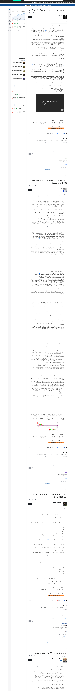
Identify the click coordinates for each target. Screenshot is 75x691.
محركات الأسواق (23, 85)
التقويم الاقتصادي (44, 2)
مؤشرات (22, 9)
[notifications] (3, 0)
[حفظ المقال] (33, 12)
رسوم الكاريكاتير (46, 3)
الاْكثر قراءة (72, 3)
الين (40, 238)
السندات (49, 3)
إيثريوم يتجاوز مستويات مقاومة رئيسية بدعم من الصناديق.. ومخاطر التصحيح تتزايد (17, 70)
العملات (57, 3)
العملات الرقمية (52, 3)
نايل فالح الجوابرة (59, 188)
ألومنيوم (24, 26)
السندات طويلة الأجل (42, 273)
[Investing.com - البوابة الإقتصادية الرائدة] (70, 0)
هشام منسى (46, 142)
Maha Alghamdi (61, 636)
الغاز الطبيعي (23, 27)
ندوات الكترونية (42, 3)
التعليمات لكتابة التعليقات (64, 156)
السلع (55, 3)
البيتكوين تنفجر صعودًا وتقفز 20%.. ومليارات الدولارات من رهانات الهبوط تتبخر (17, 66)
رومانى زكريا (60, 15)
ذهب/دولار (24, 19)
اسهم (17, 9)
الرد (65, 161)
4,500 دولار (33, 512)
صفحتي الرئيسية (55, 16)
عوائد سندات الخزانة (36, 685)
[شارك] (35, 12)
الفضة (63, 669)
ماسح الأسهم (40, 2)
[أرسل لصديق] (50, 133)
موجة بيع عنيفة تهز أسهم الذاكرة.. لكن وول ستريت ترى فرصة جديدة (17, 78)
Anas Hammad (63, 625)
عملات (24, 9)
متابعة (29, 16)
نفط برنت (24, 23)
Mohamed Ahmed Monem (57, 658)
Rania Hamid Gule (65, 142)
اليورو (39, 238)
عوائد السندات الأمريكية (49, 539)
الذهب (45, 30)
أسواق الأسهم (60, 3)
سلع (19, 9)
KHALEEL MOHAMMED (57, 502)
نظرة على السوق (63, 3)
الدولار (41, 685)
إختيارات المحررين (67, 3)
